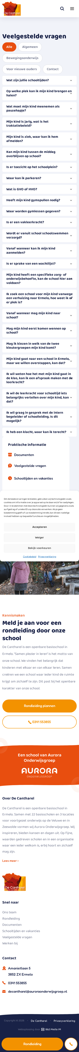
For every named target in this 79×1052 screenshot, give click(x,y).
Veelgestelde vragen (30, 465)
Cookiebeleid (29, 556)
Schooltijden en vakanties (33, 478)
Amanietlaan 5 (20, 971)
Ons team (9, 912)
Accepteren (39, 527)
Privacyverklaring (47, 556)
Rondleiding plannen (39, 706)
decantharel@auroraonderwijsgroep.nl (37, 991)
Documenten (24, 455)
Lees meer (10, 861)
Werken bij (10, 943)
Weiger (39, 537)
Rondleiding (32, 1044)
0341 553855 (41, 722)
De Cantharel (39, 1020)
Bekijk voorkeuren (39, 548)
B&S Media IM (52, 1029)
